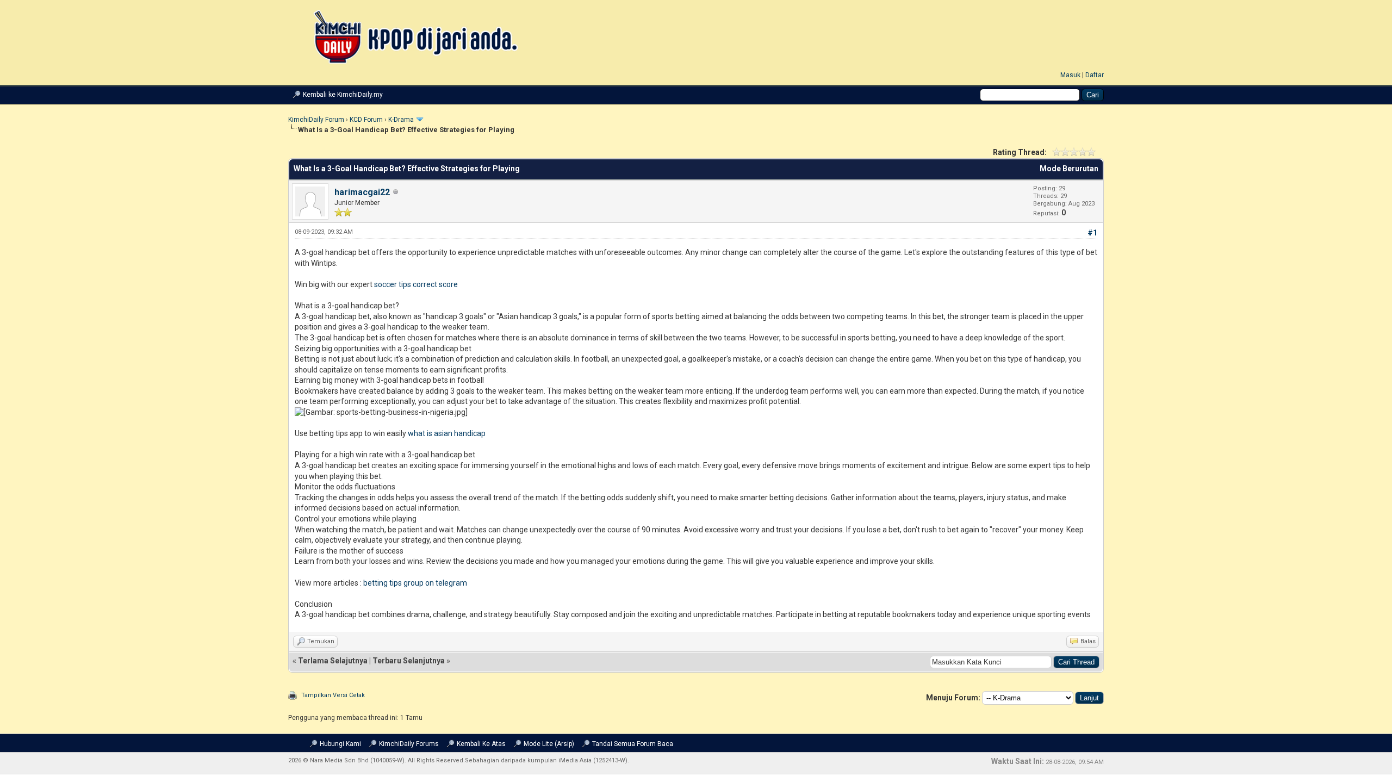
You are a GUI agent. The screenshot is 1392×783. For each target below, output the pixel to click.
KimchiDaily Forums (409, 744)
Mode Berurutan (1069, 168)
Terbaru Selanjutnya (408, 660)
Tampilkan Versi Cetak (333, 695)
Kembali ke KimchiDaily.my (343, 94)
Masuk (1070, 75)
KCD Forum (366, 119)
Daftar (1094, 75)
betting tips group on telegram (415, 583)
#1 (1092, 232)
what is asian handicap (447, 433)
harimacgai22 (362, 192)
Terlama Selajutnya (333, 660)
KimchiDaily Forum (316, 119)
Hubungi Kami (340, 744)
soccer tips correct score (416, 284)
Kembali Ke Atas (481, 744)
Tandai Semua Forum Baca (632, 744)
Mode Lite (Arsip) (549, 744)
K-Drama (401, 119)
